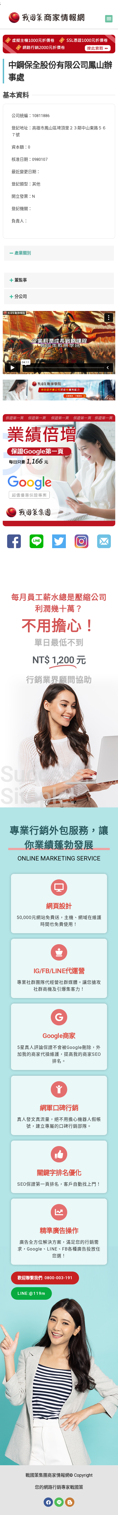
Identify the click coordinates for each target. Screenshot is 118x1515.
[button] (109, 18)
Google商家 (59, 1036)
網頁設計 (59, 906)
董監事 (21, 280)
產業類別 (23, 253)
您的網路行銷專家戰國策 (59, 1487)
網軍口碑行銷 (59, 1108)
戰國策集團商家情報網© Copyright (59, 1475)
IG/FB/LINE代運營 (59, 971)
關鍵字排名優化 (59, 1173)
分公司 (21, 296)
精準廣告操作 (59, 1231)
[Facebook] (48, 1502)
